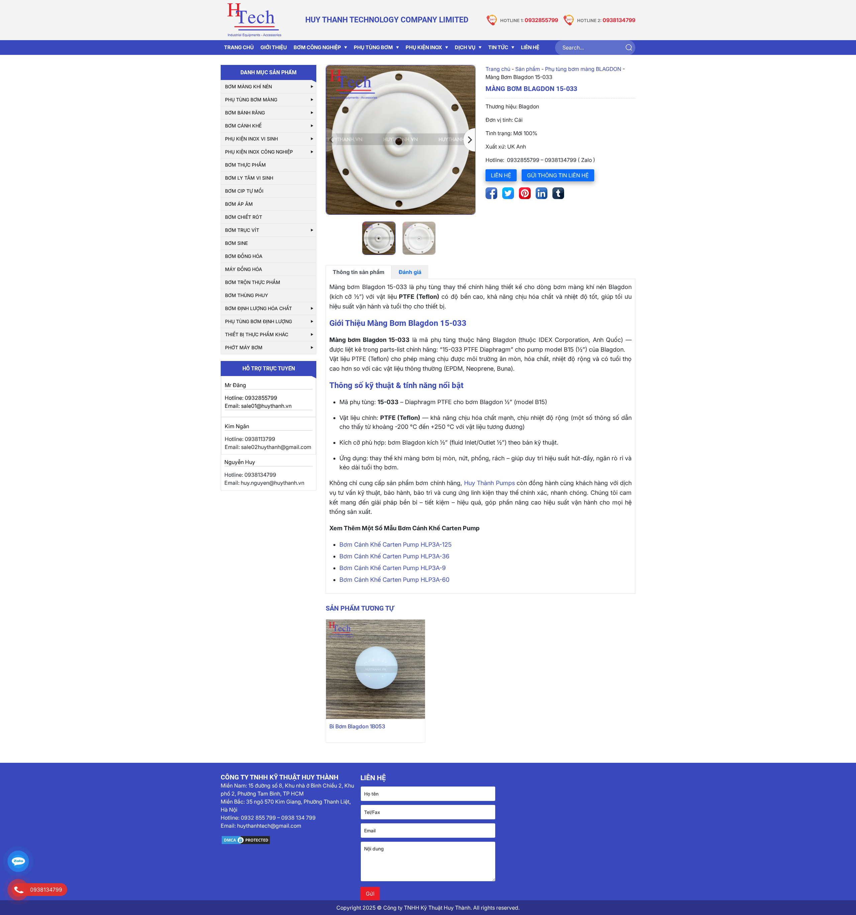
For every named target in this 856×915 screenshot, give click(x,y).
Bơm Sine (236, 243)
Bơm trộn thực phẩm (252, 282)
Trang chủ (239, 47)
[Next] (469, 140)
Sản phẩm (527, 69)
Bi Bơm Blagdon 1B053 (357, 726)
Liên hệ (501, 175)
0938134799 (619, 20)
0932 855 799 (258, 817)
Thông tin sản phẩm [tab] (359, 272)
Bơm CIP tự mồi (244, 191)
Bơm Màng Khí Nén (248, 86)
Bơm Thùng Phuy (246, 295)
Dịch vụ (465, 47)
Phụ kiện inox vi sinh (251, 139)
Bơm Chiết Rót (243, 217)
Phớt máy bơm (243, 347)
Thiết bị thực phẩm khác (256, 334)
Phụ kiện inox (424, 47)
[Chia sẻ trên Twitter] (508, 193)
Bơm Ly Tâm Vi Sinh (249, 178)
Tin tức (498, 47)
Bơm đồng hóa (243, 256)
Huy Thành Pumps (489, 482)
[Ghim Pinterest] (525, 193)
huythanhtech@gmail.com (269, 825)
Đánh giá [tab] (410, 272)
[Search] (628, 47)
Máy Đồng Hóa (243, 269)
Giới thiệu (273, 47)
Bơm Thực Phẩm (245, 165)
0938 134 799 (298, 817)
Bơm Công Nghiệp (317, 47)
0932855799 (541, 20)
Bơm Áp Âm (239, 204)
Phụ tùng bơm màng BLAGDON (583, 69)
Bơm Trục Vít (242, 230)
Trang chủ (498, 69)
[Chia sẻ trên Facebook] (491, 193)
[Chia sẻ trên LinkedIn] (541, 193)
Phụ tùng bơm (373, 47)
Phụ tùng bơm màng (251, 99)
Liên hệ (530, 47)
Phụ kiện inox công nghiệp (259, 152)
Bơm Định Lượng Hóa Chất (258, 308)
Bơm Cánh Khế (243, 125)
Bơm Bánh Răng (245, 112)
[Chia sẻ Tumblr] (558, 193)
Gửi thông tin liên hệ (558, 175)
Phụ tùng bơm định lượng (258, 321)
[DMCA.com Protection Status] (288, 840)
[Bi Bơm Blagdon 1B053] (375, 669)
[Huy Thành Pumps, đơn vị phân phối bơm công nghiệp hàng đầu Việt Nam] (254, 20)
